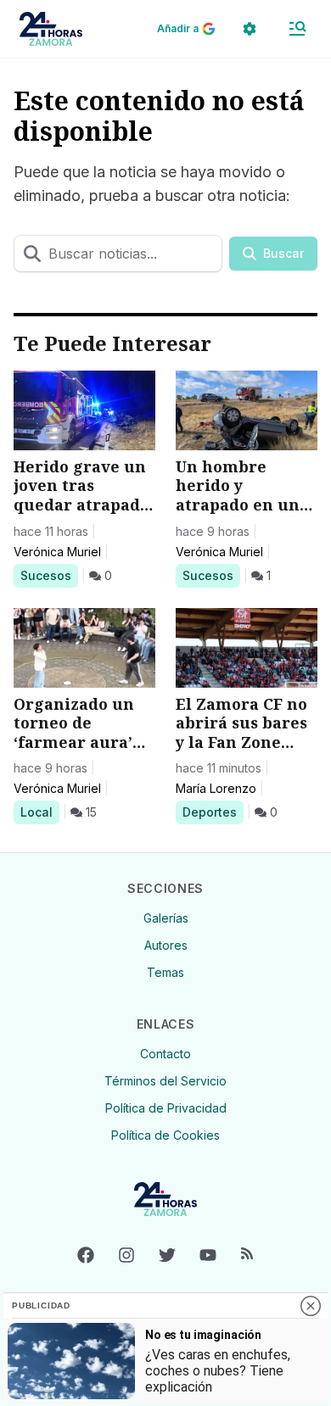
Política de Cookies (165, 1135)
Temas (165, 972)
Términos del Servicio (165, 1081)
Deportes (213, 811)
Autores (166, 945)
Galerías (165, 918)
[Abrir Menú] (297, 28)
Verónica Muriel (57, 551)
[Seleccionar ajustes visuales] (249, 29)
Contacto (165, 1053)
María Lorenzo (216, 788)
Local (39, 811)
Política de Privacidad (166, 1108)
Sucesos (49, 575)
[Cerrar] (310, 1306)
